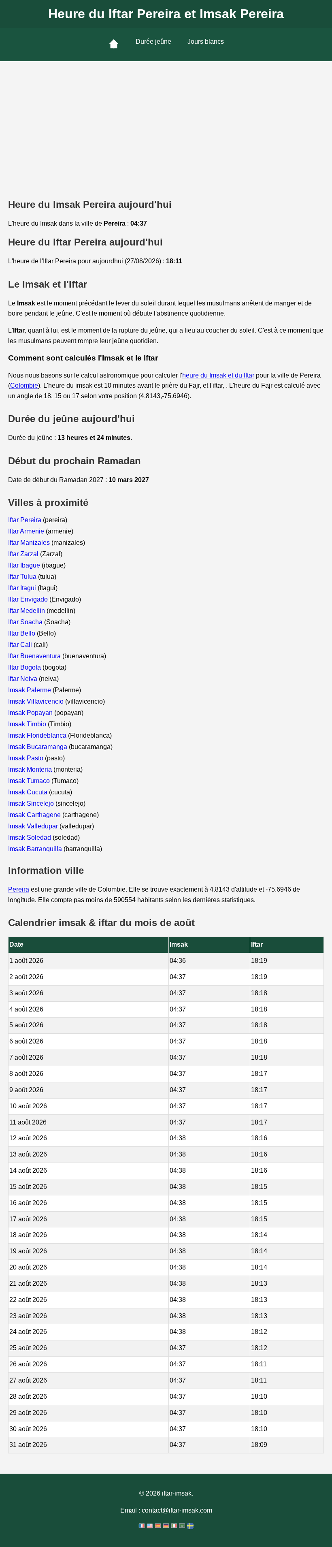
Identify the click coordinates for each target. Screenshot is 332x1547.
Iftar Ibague (25, 565)
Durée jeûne (153, 41)
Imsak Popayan (31, 712)
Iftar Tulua (23, 576)
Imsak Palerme (30, 690)
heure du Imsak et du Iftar (218, 375)
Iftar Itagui (23, 588)
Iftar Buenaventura (35, 656)
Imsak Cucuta (28, 792)
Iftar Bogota (25, 667)
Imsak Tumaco (29, 780)
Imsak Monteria (30, 769)
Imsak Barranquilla (36, 848)
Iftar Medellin (27, 610)
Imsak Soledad (30, 837)
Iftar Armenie (27, 531)
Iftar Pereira (25, 519)
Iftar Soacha (26, 622)
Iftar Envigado (28, 599)
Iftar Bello (22, 633)
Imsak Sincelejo (31, 803)
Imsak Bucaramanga (38, 746)
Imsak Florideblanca (38, 735)
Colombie (24, 385)
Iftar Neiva (23, 678)
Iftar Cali (21, 644)
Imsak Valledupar (34, 826)
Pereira (18, 889)
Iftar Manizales (29, 542)
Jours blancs (205, 41)
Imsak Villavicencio (36, 701)
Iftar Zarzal (24, 554)
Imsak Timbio (28, 724)
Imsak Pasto (26, 758)
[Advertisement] (166, 122)
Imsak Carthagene (35, 814)
